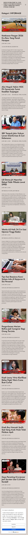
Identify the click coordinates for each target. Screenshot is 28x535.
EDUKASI (4, 287)
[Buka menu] (25, 4)
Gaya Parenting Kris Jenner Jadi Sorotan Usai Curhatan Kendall (13, 479)
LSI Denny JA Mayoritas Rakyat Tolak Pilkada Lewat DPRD (13, 182)
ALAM (3, 46)
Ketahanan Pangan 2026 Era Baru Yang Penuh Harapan (12, 38)
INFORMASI (8, 46)
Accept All (13, 529)
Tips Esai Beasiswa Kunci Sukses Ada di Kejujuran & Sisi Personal (13, 279)
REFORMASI (16, 190)
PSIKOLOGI (17, 238)
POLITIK (24, 94)
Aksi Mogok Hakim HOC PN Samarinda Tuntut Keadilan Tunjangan (12, 89)
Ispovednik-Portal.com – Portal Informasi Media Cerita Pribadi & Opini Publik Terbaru (13, 5)
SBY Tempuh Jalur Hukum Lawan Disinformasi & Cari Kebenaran (13, 135)
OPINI (19, 94)
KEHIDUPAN (15, 46)
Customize (14, 524)
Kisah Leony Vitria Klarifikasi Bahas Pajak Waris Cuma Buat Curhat (14, 380)
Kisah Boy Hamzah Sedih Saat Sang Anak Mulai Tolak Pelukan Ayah (14, 429)
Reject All (13, 526)
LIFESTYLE (11, 238)
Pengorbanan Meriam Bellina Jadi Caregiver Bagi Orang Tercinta (13, 328)
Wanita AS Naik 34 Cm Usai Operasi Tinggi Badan (14, 230)
